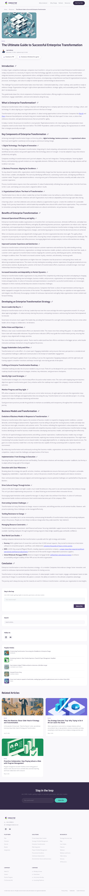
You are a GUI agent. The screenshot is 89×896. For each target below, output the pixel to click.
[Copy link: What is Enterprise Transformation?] (38, 103)
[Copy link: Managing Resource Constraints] (27, 525)
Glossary (62, 859)
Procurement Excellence (38, 853)
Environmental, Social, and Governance (41, 859)
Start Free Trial (79, 3)
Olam (3, 116)
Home (5, 9)
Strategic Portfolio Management (40, 841)
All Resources (63, 862)
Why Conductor (43, 3)
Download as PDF (9, 57)
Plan (5, 838)
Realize (6, 847)
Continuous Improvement (38, 856)
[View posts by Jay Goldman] (3, 51)
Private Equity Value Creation (39, 838)
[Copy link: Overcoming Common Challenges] (28, 503)
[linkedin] (6, 637)
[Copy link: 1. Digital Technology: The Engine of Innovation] (38, 145)
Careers (6, 874)
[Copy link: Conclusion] (14, 563)
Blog (61, 841)
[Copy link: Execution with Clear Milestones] (27, 468)
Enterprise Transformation (38, 844)
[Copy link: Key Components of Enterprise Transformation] (48, 134)
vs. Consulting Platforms (38, 880)
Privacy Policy (65, 890)
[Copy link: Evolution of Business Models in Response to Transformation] (48, 416)
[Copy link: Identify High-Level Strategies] (26, 376)
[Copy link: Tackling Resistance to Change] (25, 514)
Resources (67, 3)
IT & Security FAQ (8, 880)
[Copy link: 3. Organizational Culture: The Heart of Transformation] (44, 191)
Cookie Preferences (81, 890)
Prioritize (6, 841)
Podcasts (62, 847)
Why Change (53, 3)
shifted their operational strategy (61, 555)
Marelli (81, 114)
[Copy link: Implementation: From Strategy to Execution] (37, 457)
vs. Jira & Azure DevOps (38, 877)
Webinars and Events (65, 853)
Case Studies (63, 844)
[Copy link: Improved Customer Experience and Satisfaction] (39, 244)
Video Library (63, 856)
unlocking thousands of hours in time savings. (58, 546)
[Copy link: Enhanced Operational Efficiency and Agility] (36, 218)
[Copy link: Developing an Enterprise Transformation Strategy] (52, 301)
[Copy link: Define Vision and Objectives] (24, 327)
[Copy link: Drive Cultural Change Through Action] (31, 485)
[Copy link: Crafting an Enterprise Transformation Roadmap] (39, 365)
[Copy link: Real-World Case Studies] (21, 535)
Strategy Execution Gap (66, 838)
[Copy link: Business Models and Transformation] (39, 411)
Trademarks (72, 890)
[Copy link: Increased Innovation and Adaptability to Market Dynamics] (47, 272)
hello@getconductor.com (12, 825)
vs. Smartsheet (36, 874)
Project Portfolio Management (39, 850)
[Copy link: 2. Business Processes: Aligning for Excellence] (37, 168)
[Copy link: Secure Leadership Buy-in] (22, 307)
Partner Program (8, 877)
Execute (6, 844)
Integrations (7, 850)
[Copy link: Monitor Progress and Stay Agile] (27, 389)
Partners (61, 3)
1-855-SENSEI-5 (10, 822)
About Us (6, 871)
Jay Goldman (9, 50)
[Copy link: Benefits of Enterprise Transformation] (40, 213)
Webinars (62, 850)
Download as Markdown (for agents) (30, 57)
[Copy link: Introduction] (16, 66)
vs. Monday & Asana (37, 871)
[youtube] (10, 637)
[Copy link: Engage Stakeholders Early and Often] (31, 347)
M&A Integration (36, 847)
